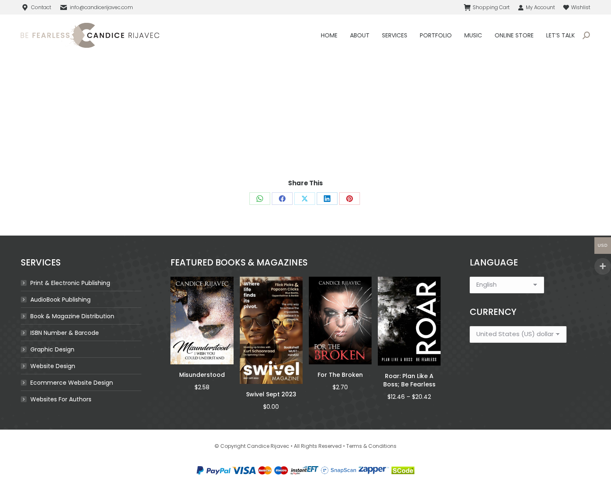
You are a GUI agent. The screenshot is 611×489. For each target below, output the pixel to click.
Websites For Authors (60, 399)
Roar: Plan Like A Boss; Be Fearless (409, 380)
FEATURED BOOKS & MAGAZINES (239, 262)
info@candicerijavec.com (101, 7)
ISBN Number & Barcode (64, 333)
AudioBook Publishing (60, 299)
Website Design (52, 366)
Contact (41, 7)
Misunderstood (202, 375)
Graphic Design (52, 349)
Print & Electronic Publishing (70, 283)
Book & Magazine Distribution (72, 316)
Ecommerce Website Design (71, 382)
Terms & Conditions (371, 446)
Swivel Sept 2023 (271, 394)
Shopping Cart (491, 7)
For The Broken (340, 375)
